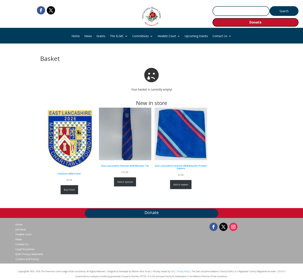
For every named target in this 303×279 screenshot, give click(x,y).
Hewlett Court (166, 36)
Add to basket (180, 184)
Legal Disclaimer (25, 249)
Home (76, 36)
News (88, 36)
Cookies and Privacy (27, 259)
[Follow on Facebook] (41, 10)
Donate (255, 22)
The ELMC (117, 36)
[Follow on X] (51, 10)
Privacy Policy (183, 271)
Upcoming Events (196, 36)
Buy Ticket (69, 189)
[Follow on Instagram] (233, 227)
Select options (125, 181)
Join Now (20, 229)
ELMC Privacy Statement (29, 254)
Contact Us (220, 36)
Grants (100, 36)
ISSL (173, 271)
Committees (140, 36)
